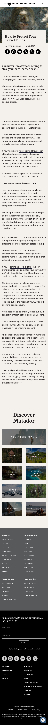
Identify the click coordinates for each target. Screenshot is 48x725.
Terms (27, 379)
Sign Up (38, 372)
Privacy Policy (39, 379)
